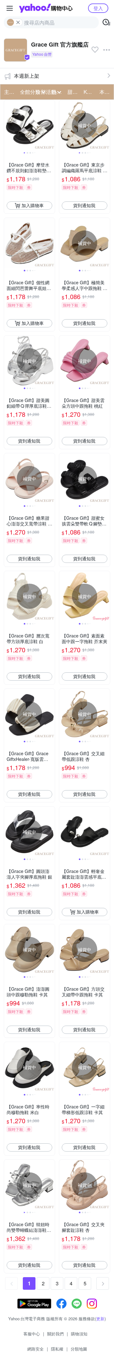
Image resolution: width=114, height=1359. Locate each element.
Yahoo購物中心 (46, 8)
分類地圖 (79, 1349)
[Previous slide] (8, 125)
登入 (98, 8)
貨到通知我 (84, 205)
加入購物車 (33, 205)
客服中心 (31, 1334)
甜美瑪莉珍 (73, 91)
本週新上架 (26, 75)
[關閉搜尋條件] (18, 22)
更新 (100, 1319)
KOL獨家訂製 (90, 91)
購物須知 (79, 1334)
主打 (9, 91)
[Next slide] (51, 125)
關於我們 (55, 1334)
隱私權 (57, 1349)
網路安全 (35, 1349)
